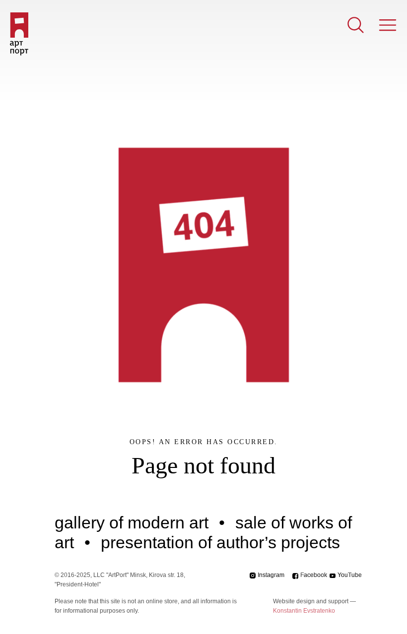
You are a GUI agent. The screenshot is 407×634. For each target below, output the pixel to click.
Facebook (313, 575)
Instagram (271, 575)
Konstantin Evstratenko (304, 610)
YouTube (350, 575)
